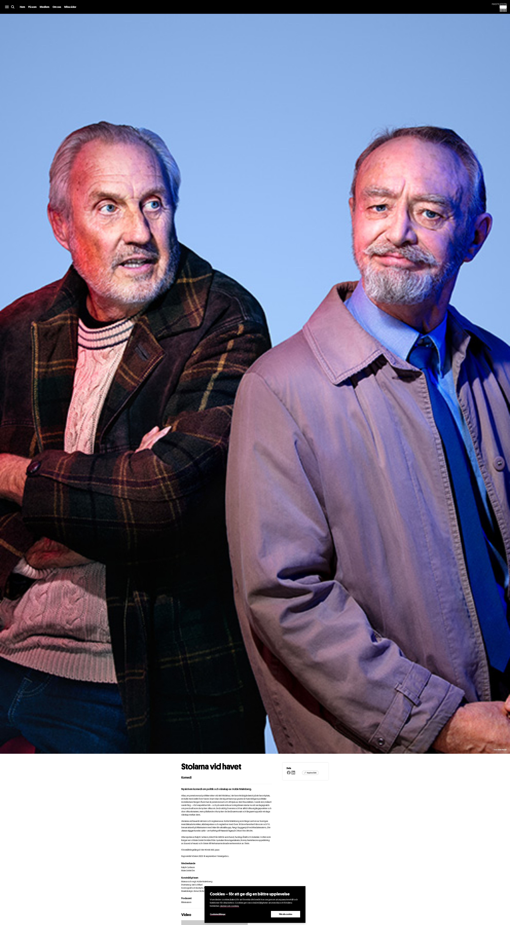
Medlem (44, 7)
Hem (22, 7)
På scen (32, 7)
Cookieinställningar (217, 914)
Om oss (57, 7)
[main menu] (7, 7)
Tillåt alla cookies (285, 914)
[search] (12, 7)
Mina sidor (70, 7)
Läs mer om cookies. (229, 906)
